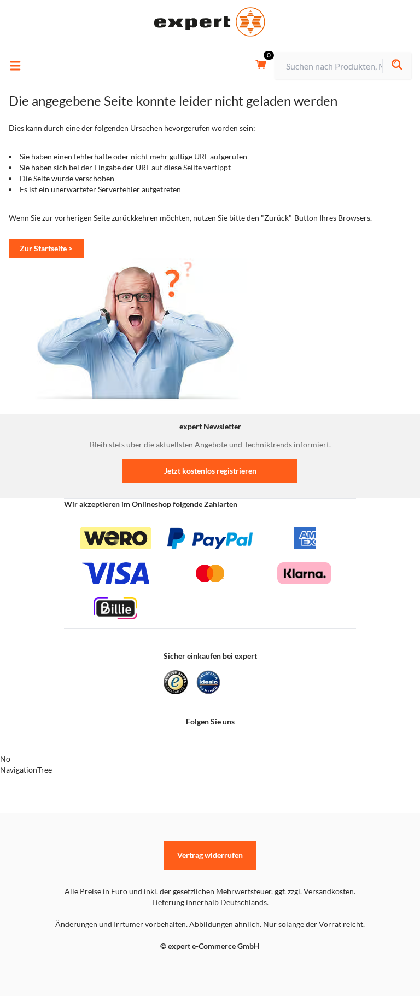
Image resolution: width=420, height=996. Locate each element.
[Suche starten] (396, 66)
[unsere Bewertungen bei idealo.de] (208, 682)
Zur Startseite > (46, 248)
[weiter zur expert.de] (52, 969)
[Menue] (15, 65)
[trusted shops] (176, 682)
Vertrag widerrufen (210, 855)
